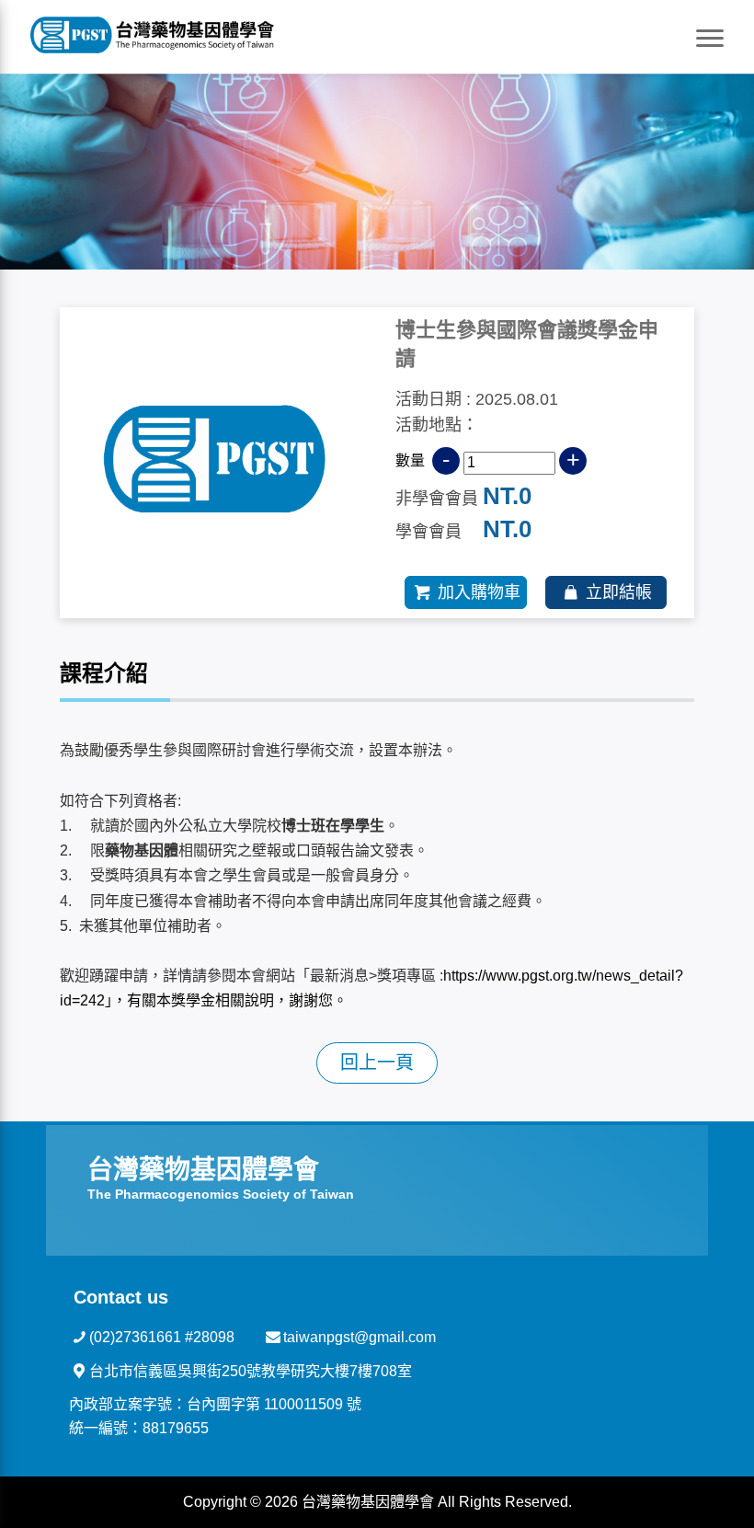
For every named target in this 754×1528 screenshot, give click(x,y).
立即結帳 (619, 592)
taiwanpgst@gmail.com (359, 1337)
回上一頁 (377, 1062)
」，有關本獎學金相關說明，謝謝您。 (226, 1000)
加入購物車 (479, 592)
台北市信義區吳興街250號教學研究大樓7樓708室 (250, 1371)
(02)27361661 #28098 (161, 1337)
